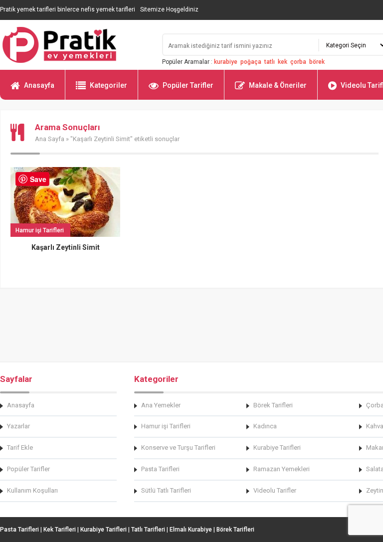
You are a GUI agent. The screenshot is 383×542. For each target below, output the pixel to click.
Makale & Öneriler (278, 85)
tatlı (269, 61)
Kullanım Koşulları (32, 490)
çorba (298, 61)
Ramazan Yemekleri (281, 469)
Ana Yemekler (161, 405)
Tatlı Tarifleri (148, 529)
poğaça (250, 61)
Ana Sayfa (49, 139)
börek (317, 61)
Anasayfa (39, 85)
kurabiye (225, 61)
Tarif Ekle (20, 447)
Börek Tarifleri (273, 405)
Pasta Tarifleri (160, 469)
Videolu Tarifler (274, 490)
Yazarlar (18, 426)
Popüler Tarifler (188, 85)
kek (282, 61)
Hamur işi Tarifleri (166, 426)
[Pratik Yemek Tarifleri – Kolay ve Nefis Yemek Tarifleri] (75, 45)
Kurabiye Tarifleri (277, 447)
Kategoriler (108, 85)
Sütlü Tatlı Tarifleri (166, 490)
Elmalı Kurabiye (191, 529)
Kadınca (265, 426)
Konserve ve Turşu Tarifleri (178, 447)
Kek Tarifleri (59, 529)
